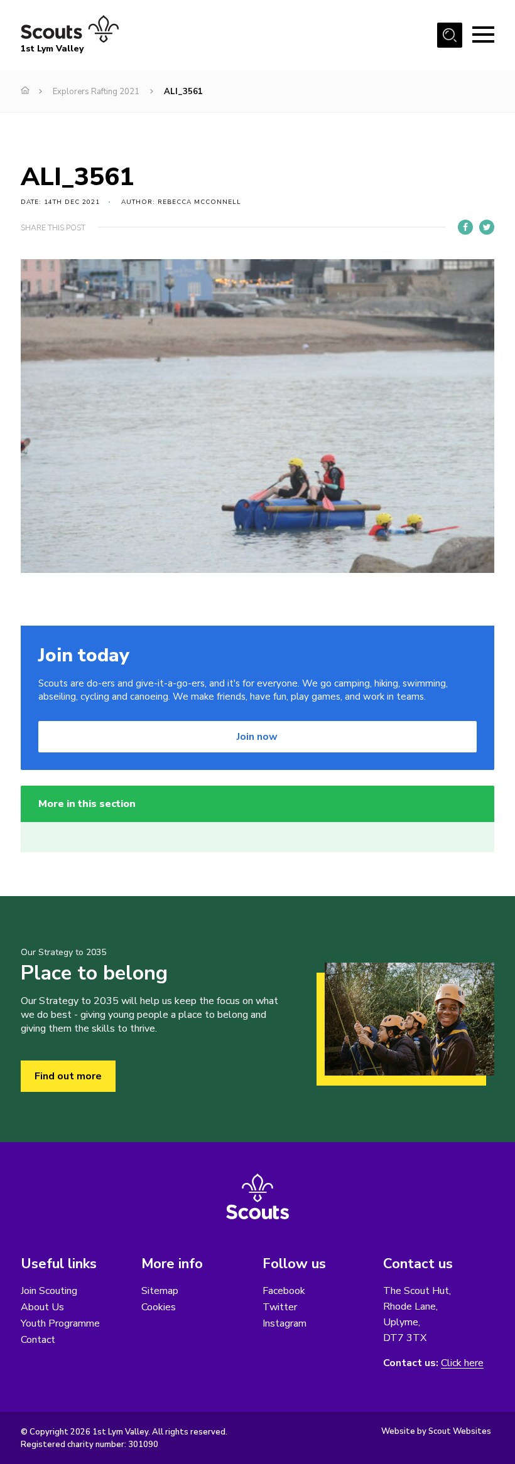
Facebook (284, 1291)
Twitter (280, 1307)
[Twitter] (486, 227)
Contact (38, 1340)
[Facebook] (465, 227)
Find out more (68, 1076)
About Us (42, 1307)
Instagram (284, 1323)
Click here (462, 1363)
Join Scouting (49, 1291)
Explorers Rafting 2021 (96, 91)
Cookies (158, 1307)
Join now (257, 737)
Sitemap (159, 1291)
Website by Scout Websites (436, 1431)
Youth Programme (60, 1323)
